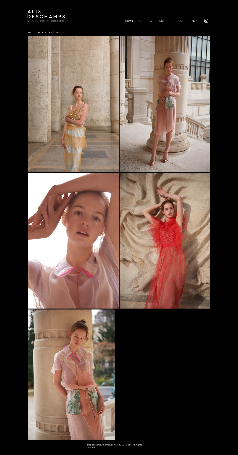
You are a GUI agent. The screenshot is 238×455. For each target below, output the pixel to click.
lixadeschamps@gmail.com (101, 445)
